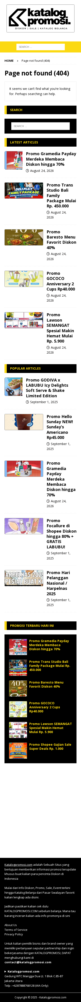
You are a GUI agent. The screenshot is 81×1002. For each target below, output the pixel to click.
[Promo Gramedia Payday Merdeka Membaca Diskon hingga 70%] (13, 160)
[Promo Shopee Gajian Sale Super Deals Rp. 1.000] (18, 751)
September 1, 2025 (44, 402)
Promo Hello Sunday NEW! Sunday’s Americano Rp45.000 (60, 427)
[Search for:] (40, 126)
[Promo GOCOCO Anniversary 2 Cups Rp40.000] (23, 279)
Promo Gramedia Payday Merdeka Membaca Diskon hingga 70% (51, 159)
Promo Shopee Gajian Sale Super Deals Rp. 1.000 (50, 746)
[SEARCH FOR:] (40, 46)
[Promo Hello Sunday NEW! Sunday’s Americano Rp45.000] (23, 422)
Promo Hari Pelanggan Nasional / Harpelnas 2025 (58, 583)
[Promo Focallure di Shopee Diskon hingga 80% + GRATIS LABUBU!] (23, 526)
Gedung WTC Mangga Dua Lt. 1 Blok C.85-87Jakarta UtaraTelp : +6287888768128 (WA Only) (33, 978)
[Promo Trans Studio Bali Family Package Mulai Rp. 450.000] (23, 190)
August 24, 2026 (42, 170)
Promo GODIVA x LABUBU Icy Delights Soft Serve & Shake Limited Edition (47, 387)
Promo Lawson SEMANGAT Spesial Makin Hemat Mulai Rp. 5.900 (60, 328)
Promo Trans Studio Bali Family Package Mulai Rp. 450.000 (49, 665)
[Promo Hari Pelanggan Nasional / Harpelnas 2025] (23, 578)
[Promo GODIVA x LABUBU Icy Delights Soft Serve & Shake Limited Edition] (13, 386)
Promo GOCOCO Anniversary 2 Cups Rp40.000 (61, 281)
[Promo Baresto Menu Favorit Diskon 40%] (23, 237)
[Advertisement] (40, 808)
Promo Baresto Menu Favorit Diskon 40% (61, 239)
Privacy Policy (13, 934)
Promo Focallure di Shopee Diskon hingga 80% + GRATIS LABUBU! (61, 534)
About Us (10, 925)
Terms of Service (15, 930)
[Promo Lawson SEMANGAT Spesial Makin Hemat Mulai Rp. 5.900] (23, 320)
